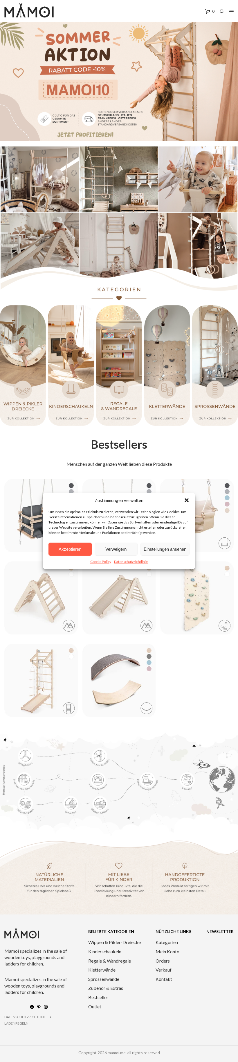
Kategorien (167, 942)
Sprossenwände (103, 979)
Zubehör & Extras (105, 988)
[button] (187, 500)
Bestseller (98, 997)
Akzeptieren (70, 549)
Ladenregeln (16, 1023)
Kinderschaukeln (104, 951)
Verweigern (116, 549)
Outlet (94, 1006)
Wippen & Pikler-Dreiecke (114, 942)
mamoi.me (117, 1052)
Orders (163, 960)
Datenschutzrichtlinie (131, 561)
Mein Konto (167, 951)
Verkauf (164, 969)
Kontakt (164, 979)
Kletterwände (102, 969)
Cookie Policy (100, 561)
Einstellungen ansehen (165, 549)
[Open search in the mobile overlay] (222, 11)
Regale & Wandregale (109, 960)
